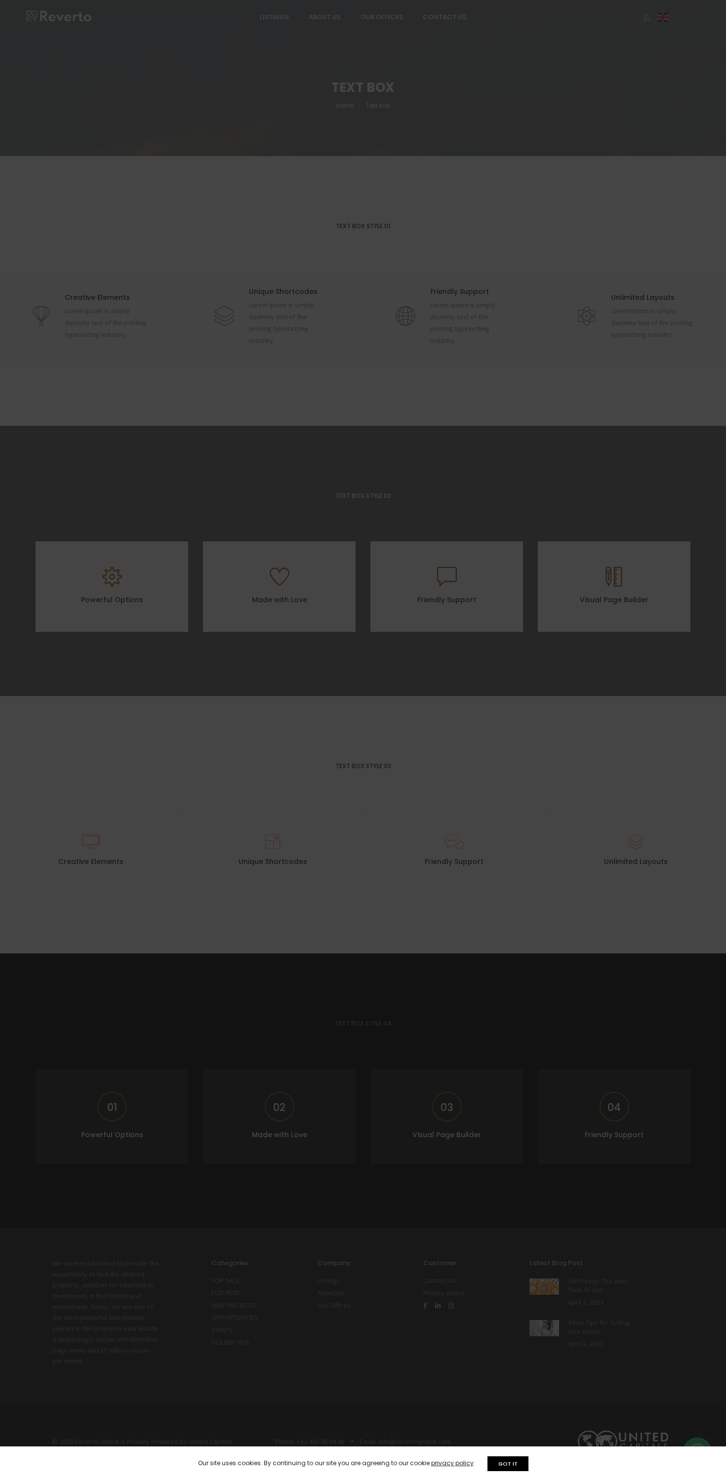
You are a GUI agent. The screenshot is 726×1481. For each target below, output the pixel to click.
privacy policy (452, 1463)
